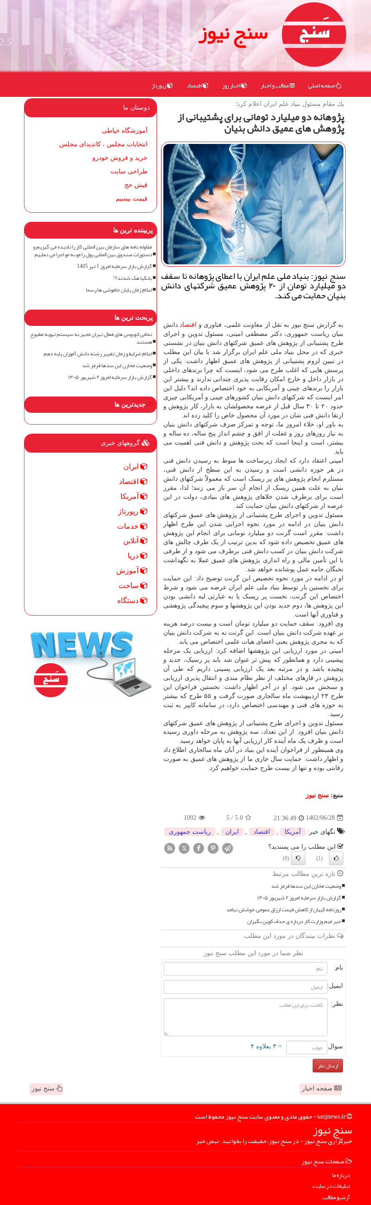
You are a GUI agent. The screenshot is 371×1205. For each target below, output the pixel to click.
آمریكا (293, 831)
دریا (134, 555)
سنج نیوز (233, 31)
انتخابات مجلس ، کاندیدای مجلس (103, 144)
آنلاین (131, 541)
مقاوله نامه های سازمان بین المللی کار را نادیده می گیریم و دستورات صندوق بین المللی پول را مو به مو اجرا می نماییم (92, 251)
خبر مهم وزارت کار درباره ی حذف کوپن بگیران (294, 921)
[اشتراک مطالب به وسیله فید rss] (169, 847)
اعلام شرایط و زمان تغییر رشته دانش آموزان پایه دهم (97, 354)
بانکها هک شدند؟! (132, 278)
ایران (232, 831)
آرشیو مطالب (336, 1197)
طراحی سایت (128, 171)
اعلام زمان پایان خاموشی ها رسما (119, 290)
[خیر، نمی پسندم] (298, 858)
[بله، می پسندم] (336, 858)
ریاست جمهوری (190, 831)
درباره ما (341, 1175)
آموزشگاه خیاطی (124, 130)
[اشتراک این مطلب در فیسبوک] (198, 847)
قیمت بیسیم (131, 198)
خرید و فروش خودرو (119, 157)
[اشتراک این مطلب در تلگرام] (227, 847)
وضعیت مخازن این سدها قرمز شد (306, 886)
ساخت (129, 585)
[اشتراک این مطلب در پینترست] (213, 847)
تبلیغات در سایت (331, 1186)
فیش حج (135, 185)
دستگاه (128, 600)
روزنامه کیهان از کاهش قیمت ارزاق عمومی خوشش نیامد (283, 909)
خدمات (128, 526)
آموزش (128, 570)
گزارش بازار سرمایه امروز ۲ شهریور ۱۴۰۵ (299, 898)
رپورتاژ (159, 85)
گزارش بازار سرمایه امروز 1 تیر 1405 (114, 266)
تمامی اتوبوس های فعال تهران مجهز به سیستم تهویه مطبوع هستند (91, 338)
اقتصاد (194, 85)
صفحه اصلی (322, 85)
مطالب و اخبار (275, 85)
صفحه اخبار (318, 1088)
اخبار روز (231, 85)
